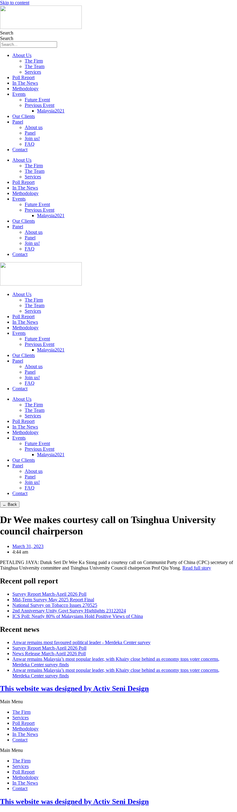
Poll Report (23, 77)
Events (19, 94)
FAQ (30, 144)
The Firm (34, 60)
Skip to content (14, 2)
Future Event (37, 99)
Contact (19, 149)
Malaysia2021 (50, 110)
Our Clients (23, 116)
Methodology (25, 88)
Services (33, 72)
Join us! (32, 138)
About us (34, 127)
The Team (34, 66)
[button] (118, 701)
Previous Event (39, 105)
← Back (9, 504)
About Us (21, 55)
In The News (25, 83)
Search (6, 32)
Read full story (196, 567)
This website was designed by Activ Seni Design (74, 688)
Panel (17, 121)
